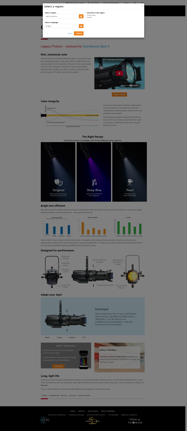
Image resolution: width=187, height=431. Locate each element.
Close (70, 33)
